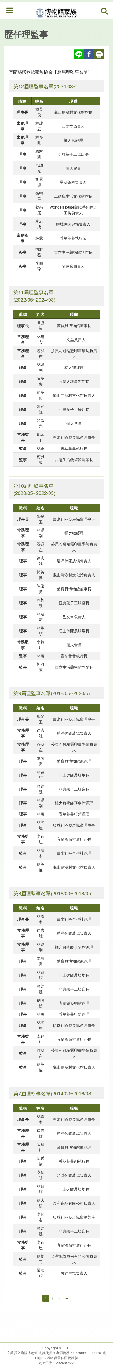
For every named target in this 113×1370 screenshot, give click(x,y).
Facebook (89, 54)
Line (79, 54)
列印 (99, 54)
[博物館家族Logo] (56, 10)
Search (104, 11)
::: (1, 24)
